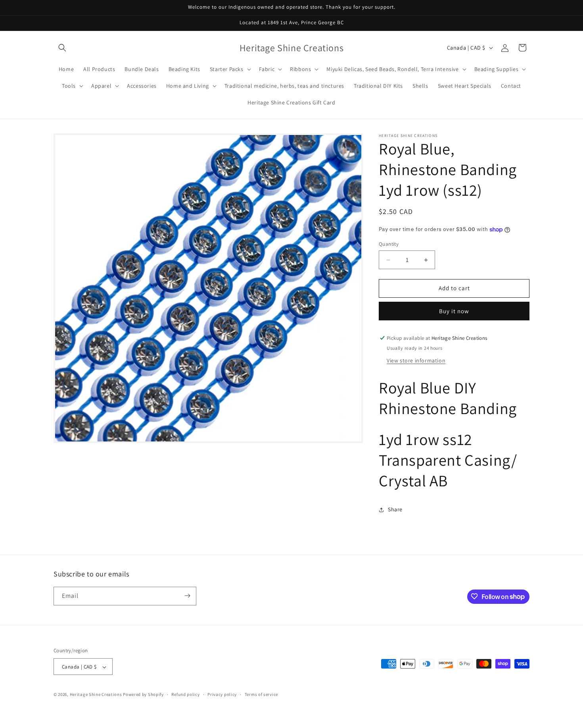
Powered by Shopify (143, 695)
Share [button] (395, 509)
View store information (416, 360)
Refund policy (185, 694)
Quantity (389, 244)
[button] (62, 47)
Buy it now (454, 311)
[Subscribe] (187, 595)
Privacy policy (222, 694)
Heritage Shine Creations (96, 695)
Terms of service (261, 694)
